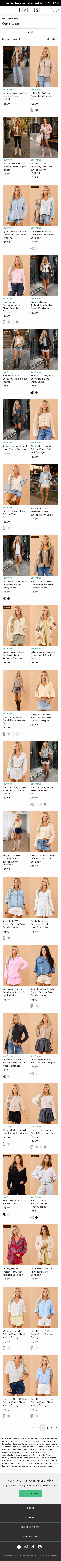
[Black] (32, 393)
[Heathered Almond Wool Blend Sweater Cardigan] (44, 1103)
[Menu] (5, 10)
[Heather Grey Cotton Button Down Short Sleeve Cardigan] (16, 1375)
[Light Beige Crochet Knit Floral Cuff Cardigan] (44, 1244)
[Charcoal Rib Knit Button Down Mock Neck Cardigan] (16, 1033)
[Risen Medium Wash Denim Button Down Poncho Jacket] (44, 965)
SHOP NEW (51, 2)
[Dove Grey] (32, 248)
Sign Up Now (30, 1493)
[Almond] (36, 1073)
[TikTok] (34, 1547)
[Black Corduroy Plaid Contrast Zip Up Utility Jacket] (44, 349)
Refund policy (34, 1558)
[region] (30, 3)
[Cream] (36, 248)
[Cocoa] (36, 393)
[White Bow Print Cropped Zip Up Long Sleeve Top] (44, 897)
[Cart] (57, 10)
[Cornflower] (8, 1348)
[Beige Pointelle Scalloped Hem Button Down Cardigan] (16, 831)
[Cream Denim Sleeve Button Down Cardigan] (16, 484)
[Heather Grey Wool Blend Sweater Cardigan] (44, 761)
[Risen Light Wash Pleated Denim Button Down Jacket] (44, 484)
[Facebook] (20, 1547)
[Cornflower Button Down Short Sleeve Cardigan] (44, 1307)
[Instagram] (27, 1547)
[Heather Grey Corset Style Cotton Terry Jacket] (16, 761)
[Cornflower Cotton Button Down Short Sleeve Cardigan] (44, 1375)
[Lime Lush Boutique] (30, 10)
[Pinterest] (41, 1547)
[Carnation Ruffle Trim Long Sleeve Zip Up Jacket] (16, 965)
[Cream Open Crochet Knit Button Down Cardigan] (44, 831)
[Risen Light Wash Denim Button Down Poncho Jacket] (16, 897)
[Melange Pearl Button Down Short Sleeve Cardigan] (16, 1307)
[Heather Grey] (8, 322)
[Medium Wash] (8, 938)
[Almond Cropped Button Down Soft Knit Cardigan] (44, 420)
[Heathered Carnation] (4, 322)
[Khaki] (32, 1073)
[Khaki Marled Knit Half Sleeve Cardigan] (44, 1033)
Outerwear (13, 18)
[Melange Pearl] (4, 1348)
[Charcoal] (36, 110)
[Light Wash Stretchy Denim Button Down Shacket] (16, 205)
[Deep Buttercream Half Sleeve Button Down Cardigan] (44, 690)
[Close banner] (57, 3)
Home (4, 18)
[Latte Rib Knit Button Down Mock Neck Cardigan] (44, 66)
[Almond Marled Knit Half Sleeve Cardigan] (16, 1103)
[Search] (51, 10)
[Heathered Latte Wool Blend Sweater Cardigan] (16, 690)
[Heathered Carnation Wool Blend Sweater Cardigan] (16, 276)
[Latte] (32, 110)
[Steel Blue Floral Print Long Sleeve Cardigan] (16, 420)
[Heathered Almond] (13, 322)
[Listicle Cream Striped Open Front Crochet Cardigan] (44, 625)
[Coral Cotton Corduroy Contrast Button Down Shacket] (44, 137)
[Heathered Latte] (17, 322)
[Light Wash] (4, 938)
